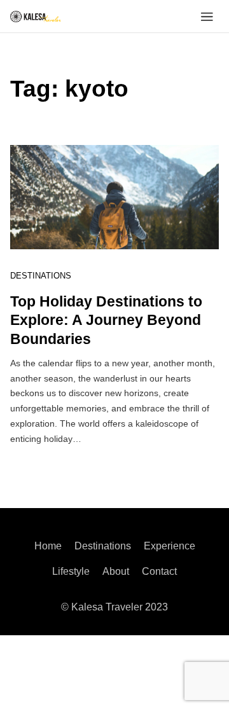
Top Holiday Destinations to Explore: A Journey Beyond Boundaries (106, 320)
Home (48, 545)
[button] (207, 16)
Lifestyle (71, 571)
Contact (159, 571)
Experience (169, 545)
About (115, 571)
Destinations (40, 275)
